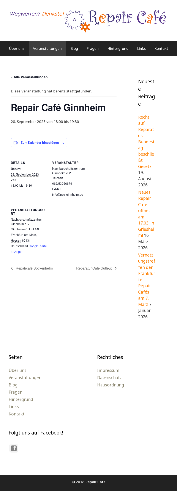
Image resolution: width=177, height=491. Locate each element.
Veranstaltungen (47, 48)
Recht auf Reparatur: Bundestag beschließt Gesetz (146, 141)
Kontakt (161, 48)
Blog (74, 48)
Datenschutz (109, 377)
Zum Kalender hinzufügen (40, 142)
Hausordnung (110, 385)
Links (141, 48)
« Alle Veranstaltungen (29, 76)
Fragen (93, 48)
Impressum (108, 370)
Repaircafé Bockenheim (34, 268)
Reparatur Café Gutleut (94, 268)
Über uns (16, 48)
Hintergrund (117, 48)
